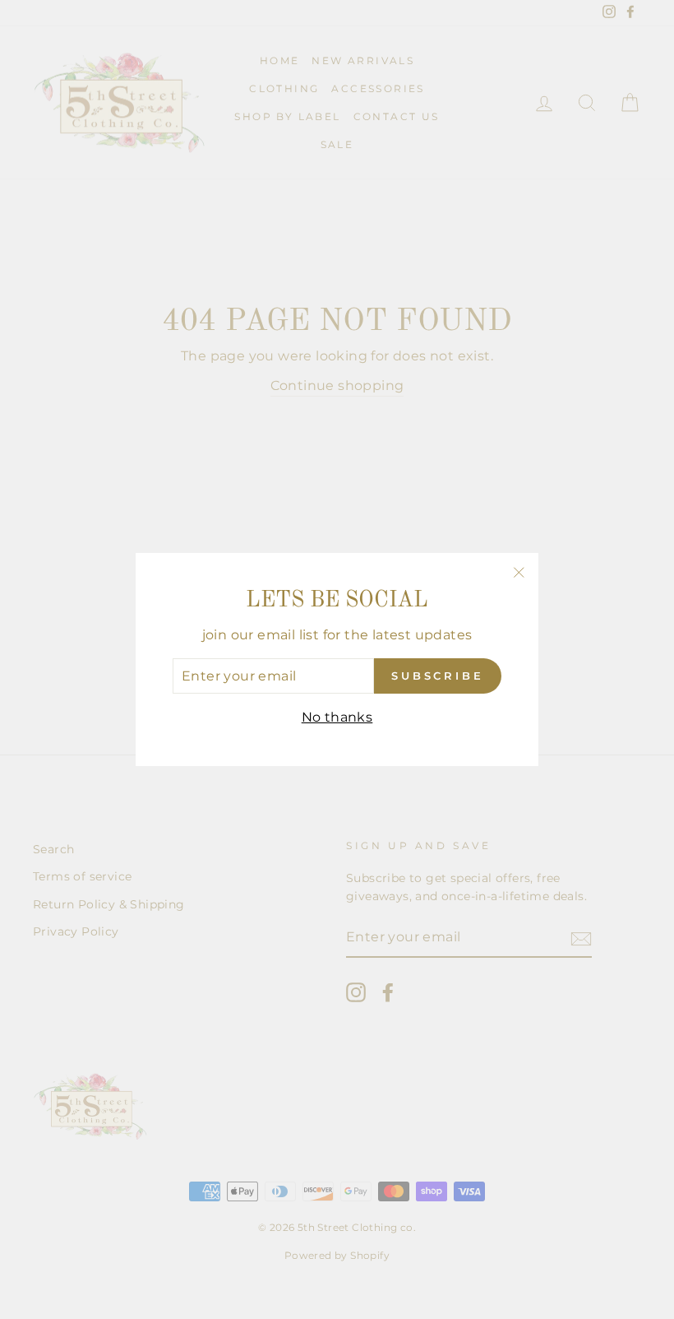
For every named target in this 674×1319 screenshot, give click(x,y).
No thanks (337, 717)
